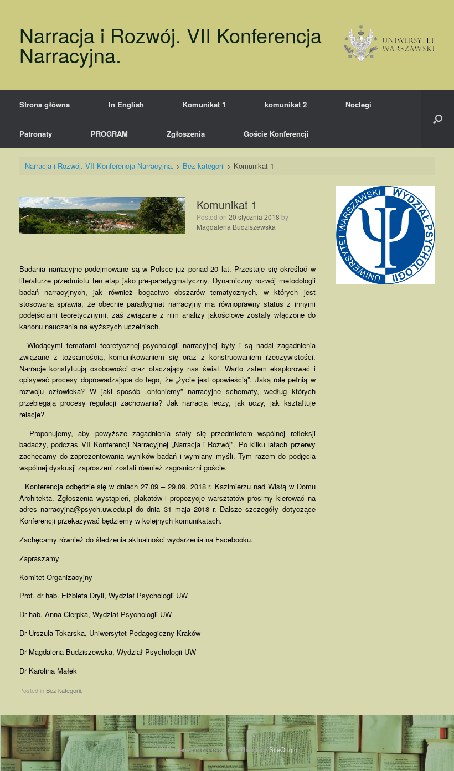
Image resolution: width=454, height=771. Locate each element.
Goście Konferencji (276, 133)
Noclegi (358, 104)
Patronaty (35, 133)
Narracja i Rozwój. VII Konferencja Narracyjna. (100, 166)
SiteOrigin (283, 749)
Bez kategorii (204, 166)
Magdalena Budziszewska (236, 226)
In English (126, 104)
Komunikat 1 (204, 104)
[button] (437, 119)
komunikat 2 (286, 104)
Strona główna (44, 104)
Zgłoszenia (186, 133)
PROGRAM (109, 133)
